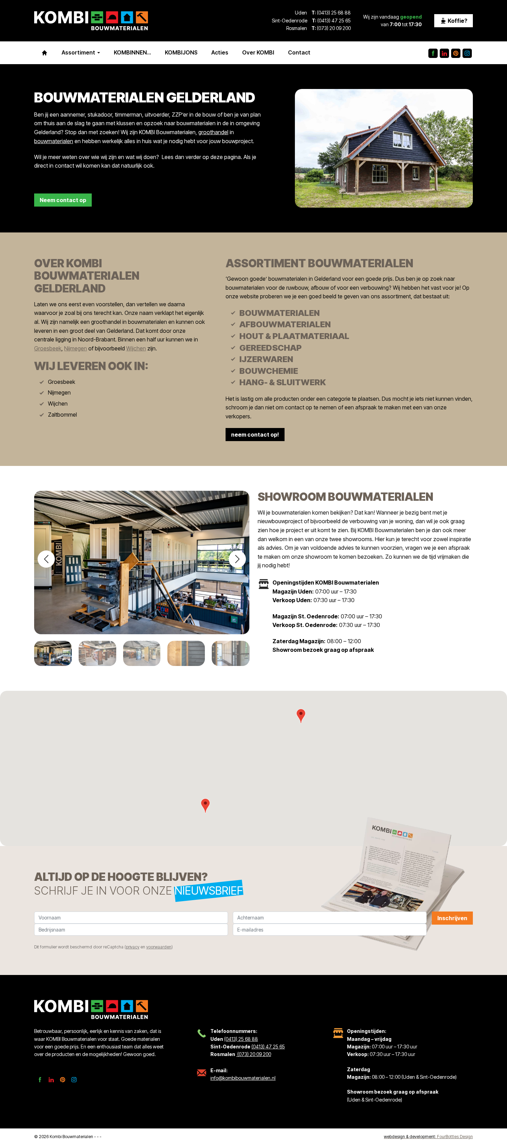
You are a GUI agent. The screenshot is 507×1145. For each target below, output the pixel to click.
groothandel (213, 132)
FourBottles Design (428, 1136)
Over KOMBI (258, 52)
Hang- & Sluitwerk (282, 382)
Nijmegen (75, 348)
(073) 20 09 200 (333, 28)
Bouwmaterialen (279, 313)
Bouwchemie (268, 371)
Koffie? (457, 20)
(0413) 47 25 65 (334, 20)
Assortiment (78, 52)
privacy (132, 946)
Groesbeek (47, 348)
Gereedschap (270, 348)
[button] (237, 559)
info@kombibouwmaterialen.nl (243, 1078)
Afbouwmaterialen (285, 324)
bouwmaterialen (53, 141)
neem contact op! (255, 434)
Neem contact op (63, 200)
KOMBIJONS (181, 52)
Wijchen (136, 348)
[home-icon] (44, 52)
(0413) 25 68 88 (334, 13)
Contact (299, 52)
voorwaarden (158, 946)
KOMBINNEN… (132, 52)
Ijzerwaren (266, 359)
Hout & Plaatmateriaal (294, 336)
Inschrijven (452, 918)
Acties (219, 52)
